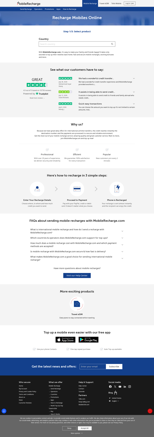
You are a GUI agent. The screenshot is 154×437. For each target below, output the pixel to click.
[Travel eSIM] (77, 304)
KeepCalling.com (84, 402)
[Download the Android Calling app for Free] (88, 339)
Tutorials (82, 391)
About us (22, 397)
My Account (23, 389)
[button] (90, 3)
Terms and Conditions (26, 394)
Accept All (85, 428)
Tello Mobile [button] (116, 3)
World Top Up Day (57, 406)
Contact (81, 389)
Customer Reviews (25, 403)
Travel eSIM (77, 314)
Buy (52, 411)
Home (21, 386)
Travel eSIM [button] (104, 3)
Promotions (49, 9)
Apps (58, 9)
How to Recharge (69, 9)
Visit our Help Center (77, 275)
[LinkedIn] (125, 386)
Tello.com (82, 399)
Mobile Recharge (54, 386)
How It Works (55, 414)
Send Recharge (56, 389)
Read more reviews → (37, 98)
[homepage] (29, 3)
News (21, 400)
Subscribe (114, 366)
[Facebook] (110, 386)
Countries (54, 394)
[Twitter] (115, 386)
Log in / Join (130, 3)
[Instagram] (129, 386)
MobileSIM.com (84, 405)
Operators (38, 9)
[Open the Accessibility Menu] (4, 411)
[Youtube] (120, 386)
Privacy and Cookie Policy (27, 391)
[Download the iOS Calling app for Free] (65, 339)
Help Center (83, 386)
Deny (69, 428)
